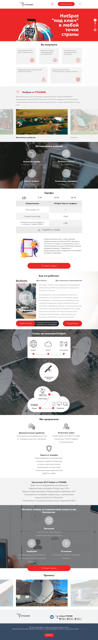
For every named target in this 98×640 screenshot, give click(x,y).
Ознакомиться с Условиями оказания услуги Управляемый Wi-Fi (49, 501)
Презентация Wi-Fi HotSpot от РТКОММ (49, 482)
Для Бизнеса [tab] (21, 280)
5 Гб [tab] (40, 198)
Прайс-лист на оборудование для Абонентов (49, 485)
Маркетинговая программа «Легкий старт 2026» (49, 488)
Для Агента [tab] (41, 280)
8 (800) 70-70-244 (26, 323)
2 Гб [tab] (24, 198)
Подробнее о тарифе (51, 230)
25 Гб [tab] (73, 198)
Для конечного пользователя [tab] (69, 280)
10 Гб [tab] (56, 198)
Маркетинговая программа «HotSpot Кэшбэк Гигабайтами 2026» (49, 491)
